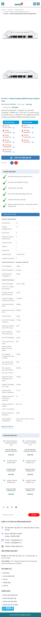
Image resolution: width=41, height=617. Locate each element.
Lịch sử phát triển (8, 576)
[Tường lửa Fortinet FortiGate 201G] (30, 464)
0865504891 (26, 132)
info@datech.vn (16, 543)
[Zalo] (13, 127)
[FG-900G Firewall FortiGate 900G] (11, 464)
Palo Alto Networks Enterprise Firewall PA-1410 (30, 450)
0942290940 (7, 151)
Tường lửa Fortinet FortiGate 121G (30, 489)
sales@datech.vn (16, 540)
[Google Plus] (7, 507)
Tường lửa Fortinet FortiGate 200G (11, 489)
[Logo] (19, 4)
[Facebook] (12, 162)
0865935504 (26, 142)
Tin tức (5, 579)
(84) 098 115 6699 (16, 534)
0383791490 (26, 127)
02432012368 (27, 137)
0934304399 (7, 142)
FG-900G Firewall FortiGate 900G (11, 470)
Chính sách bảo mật (9, 598)
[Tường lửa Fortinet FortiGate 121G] (30, 483)
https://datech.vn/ (17, 546)
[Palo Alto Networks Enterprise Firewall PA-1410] (30, 444)
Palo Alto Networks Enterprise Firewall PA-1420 (11, 450)
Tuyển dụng (6, 582)
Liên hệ (11, 455)
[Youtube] (16, 507)
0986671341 (7, 137)
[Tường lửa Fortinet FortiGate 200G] (11, 483)
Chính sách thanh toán (10, 595)
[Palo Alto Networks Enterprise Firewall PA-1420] (11, 444)
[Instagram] (16, 162)
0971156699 (7, 127)
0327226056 (7, 132)
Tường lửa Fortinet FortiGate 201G (30, 470)
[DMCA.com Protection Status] (8, 609)
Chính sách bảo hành (10, 601)
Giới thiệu (6, 573)
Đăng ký (34, 514)
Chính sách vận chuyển (10, 605)
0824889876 (7, 147)
